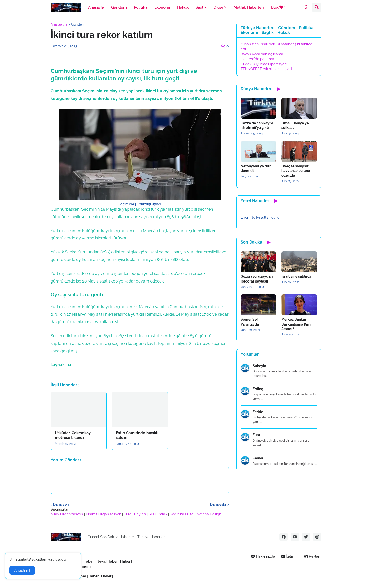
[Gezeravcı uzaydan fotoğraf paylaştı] (258, 261)
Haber (89, 561)
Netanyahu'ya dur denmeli (256, 168)
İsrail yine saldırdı (296, 276)
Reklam (314, 556)
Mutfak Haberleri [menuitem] (249, 7)
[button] (306, 7)
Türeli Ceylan (135, 514)
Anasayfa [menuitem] (96, 7)
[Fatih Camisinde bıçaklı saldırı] (139, 409)
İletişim (291, 556)
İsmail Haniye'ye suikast (295, 125)
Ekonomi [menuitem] (162, 7)
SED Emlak (158, 514)
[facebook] (283, 537)
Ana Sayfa (59, 24)
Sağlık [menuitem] (201, 7)
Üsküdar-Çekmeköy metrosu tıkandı (73, 435)
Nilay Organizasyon (67, 514)
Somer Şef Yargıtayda (250, 321)
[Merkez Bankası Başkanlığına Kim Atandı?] (299, 304)
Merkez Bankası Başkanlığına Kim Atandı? (296, 324)
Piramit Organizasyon (103, 514)
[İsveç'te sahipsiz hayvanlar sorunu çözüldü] (299, 151)
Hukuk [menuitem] (183, 7)
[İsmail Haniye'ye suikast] (299, 108)
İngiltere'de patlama (257, 59)
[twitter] (306, 537)
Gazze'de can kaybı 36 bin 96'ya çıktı (257, 125)
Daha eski (218, 504)
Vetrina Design (209, 514)
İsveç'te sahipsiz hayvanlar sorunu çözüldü (295, 170)
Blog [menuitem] (275, 7)
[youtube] (295, 537)
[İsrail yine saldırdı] (299, 261)
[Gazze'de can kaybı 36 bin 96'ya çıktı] (258, 108)
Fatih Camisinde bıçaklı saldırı (137, 435)
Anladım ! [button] (22, 570)
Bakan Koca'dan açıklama (262, 54)
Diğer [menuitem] (218, 7)
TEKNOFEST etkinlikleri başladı (267, 69)
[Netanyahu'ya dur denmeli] (258, 151)
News (101, 561)
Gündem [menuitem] (119, 7)
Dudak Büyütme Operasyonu (264, 64)
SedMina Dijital (182, 514)
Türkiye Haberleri (151, 537)
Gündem (78, 24)
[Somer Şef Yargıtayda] (258, 304)
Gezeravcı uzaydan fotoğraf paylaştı (257, 278)
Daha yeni (61, 504)
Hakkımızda (265, 556)
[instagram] (317, 537)
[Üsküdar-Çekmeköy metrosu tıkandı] (78, 409)
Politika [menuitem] (140, 7)
